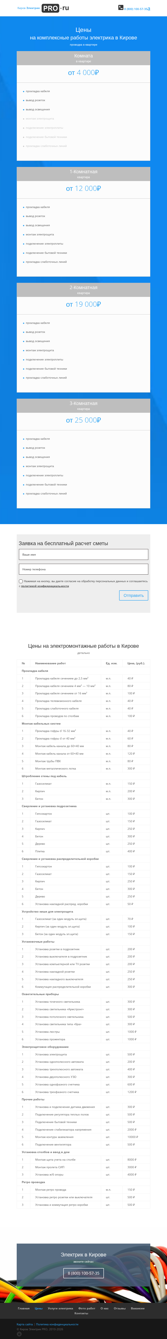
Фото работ (86, 1308)
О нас (105, 1308)
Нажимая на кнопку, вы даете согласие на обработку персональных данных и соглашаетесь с (83, 583)
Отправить (134, 595)
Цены (39, 1308)
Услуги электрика (60, 1308)
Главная (24, 1308)
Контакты (81, 1313)
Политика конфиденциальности (57, 1324)
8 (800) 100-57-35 (83, 1273)
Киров (29, 8)
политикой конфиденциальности (45, 586)
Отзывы (120, 1308)
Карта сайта (25, 1324)
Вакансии (138, 1308)
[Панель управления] (19, 1335)
